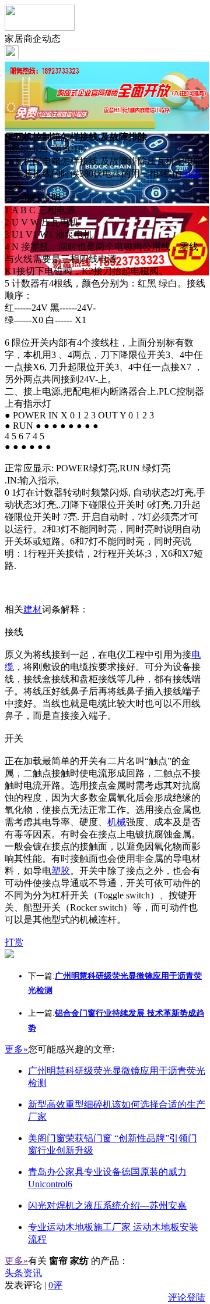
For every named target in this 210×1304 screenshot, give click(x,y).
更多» (16, 1049)
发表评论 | (33, 1285)
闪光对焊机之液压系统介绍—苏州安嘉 (107, 1205)
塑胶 (60, 871)
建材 (32, 609)
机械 (116, 822)
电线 (191, 173)
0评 (55, 1285)
